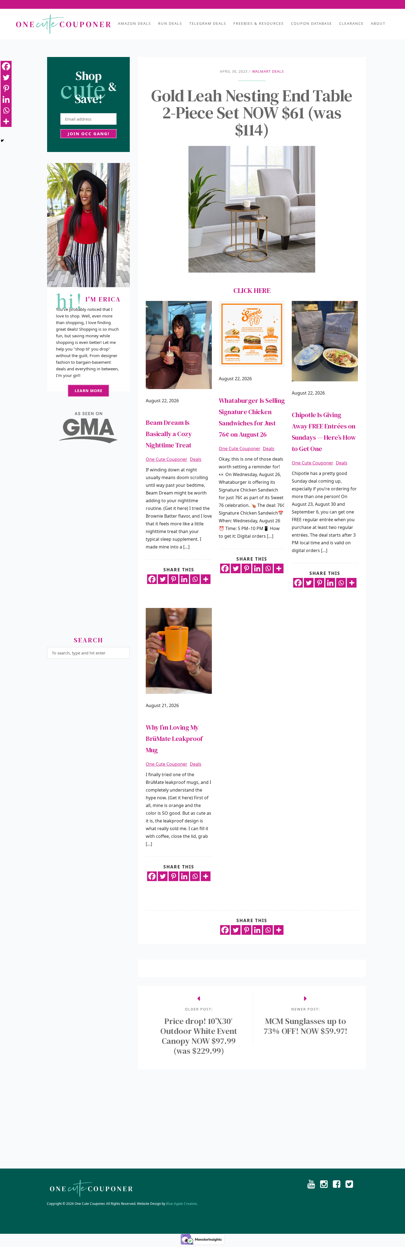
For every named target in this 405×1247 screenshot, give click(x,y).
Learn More (88, 390)
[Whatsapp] (195, 579)
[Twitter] (163, 579)
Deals (195, 459)
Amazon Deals (134, 23)
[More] (205, 579)
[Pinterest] (173, 579)
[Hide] (2, 140)
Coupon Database (311, 23)
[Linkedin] (184, 579)
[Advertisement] (88, 542)
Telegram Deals (207, 23)
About (378, 23)
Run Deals (170, 23)
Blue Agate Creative (181, 1203)
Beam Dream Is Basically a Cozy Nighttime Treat (168, 434)
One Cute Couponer (166, 459)
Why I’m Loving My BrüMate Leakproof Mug (174, 738)
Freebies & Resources (258, 23)
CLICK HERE (251, 290)
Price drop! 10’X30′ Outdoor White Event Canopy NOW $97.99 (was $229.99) (198, 1036)
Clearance (351, 23)
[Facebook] (152, 579)
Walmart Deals (268, 71)
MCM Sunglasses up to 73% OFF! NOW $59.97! (305, 1026)
